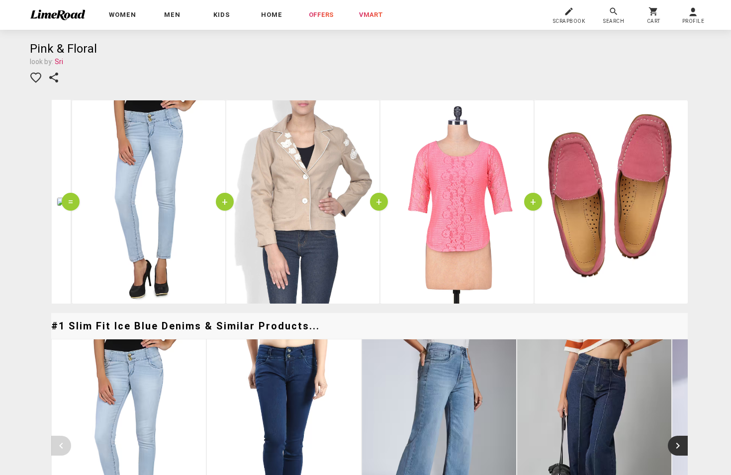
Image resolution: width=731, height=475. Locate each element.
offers (321, 14)
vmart (371, 14)
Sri (59, 62)
